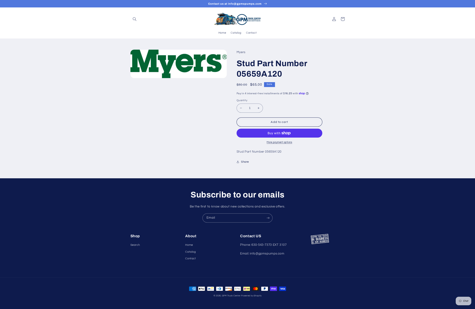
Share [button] (245, 161)
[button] (134, 19)
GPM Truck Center (231, 296)
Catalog (190, 251)
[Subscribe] (268, 218)
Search (135, 245)
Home (189, 245)
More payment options (279, 142)
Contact (190, 258)
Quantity (242, 100)
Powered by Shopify (251, 296)
